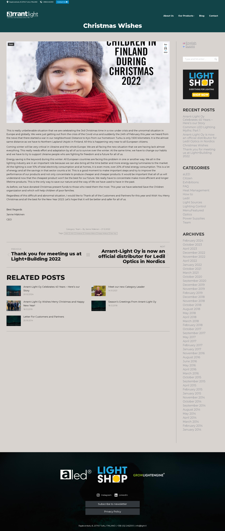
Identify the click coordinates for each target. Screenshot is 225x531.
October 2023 (192, 244)
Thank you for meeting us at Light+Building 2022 (199, 153)
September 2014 (194, 405)
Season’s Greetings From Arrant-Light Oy (132, 301)
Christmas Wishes (90, 233)
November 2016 (194, 353)
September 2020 (194, 280)
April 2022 (190, 260)
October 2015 (192, 377)
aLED (186, 174)
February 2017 (192, 345)
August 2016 (191, 357)
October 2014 (192, 401)
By (91, 229)
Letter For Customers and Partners (43, 316)
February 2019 (193, 293)
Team (11, 44)
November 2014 (194, 397)
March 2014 (191, 421)
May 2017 (189, 337)
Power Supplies (194, 218)
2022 (66, 233)
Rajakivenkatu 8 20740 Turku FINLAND (23, 2)
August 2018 (191, 309)
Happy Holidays (103, 233)
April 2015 (189, 385)
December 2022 (194, 252)
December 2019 (194, 284)
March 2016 (191, 373)
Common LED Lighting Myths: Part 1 (199, 129)
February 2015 (192, 389)
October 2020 (192, 276)
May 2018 (189, 313)
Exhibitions (191, 182)
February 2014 (193, 425)
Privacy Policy (112, 511)
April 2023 (190, 248)
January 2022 (192, 264)
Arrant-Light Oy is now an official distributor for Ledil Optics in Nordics (200, 138)
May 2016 (189, 365)
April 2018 (189, 317)
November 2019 (194, 288)
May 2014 (189, 413)
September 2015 (194, 381)
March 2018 (191, 321)
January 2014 (192, 429)
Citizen (187, 178)
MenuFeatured (193, 210)
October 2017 (192, 329)
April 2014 (189, 417)
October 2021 (192, 268)
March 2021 (191, 272)
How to (188, 194)
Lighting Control (194, 206)
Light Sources (192, 202)
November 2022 (194, 256)
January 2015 (192, 393)
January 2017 (192, 349)
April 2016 (189, 369)
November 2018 (194, 301)
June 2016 (190, 361)
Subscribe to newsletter (112, 504)
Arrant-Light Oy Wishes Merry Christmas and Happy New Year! (53, 303)
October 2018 (192, 305)
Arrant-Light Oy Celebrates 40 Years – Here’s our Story (51, 288)
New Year (113, 233)
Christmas (79, 233)
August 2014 (191, 409)
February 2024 (193, 240)
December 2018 (194, 297)
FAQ (186, 186)
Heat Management (196, 190)
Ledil (186, 198)
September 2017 (194, 333)
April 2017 (189, 341)
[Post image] (14, 291)
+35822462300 (48, 2)
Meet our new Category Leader (126, 286)
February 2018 (193, 325)
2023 (72, 233)
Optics (187, 214)
